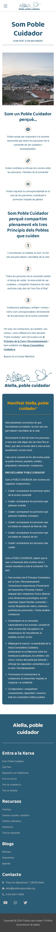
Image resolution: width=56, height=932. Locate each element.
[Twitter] (25, 902)
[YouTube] (5, 902)
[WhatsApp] (15, 902)
